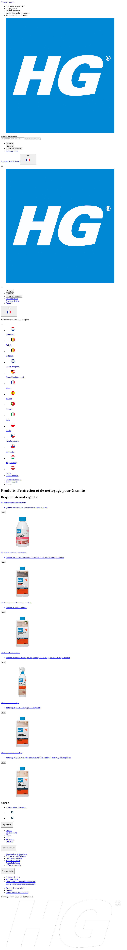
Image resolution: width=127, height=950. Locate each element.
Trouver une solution (9, 136)
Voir (3, 512)
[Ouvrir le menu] (2, 166)
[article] (63, 525)
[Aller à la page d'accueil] (63, 75)
